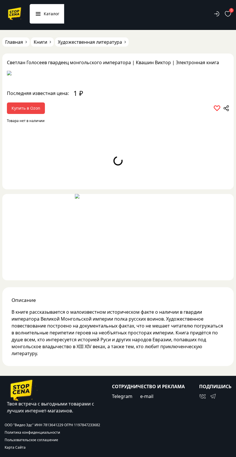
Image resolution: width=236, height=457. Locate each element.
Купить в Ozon (26, 108)
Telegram (122, 396)
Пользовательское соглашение (31, 440)
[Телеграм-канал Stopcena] (213, 396)
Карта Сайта (15, 447)
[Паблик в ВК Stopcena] (202, 396)
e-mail (146, 396)
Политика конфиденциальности (32, 432)
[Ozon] (118, 75)
